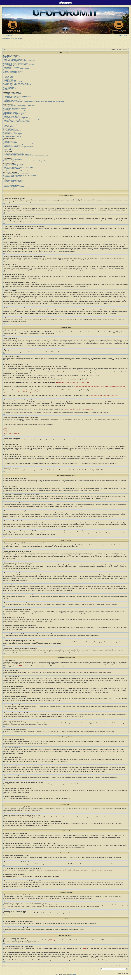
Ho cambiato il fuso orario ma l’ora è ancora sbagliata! (17, 96)
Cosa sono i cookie (8, 77)
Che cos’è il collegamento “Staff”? (12, 149)
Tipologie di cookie (8, 79)
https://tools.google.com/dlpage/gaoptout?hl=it (104, 395)
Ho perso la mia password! (10, 62)
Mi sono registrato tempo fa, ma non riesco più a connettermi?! (19, 64)
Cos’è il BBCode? (7, 125)
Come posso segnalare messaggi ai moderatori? (15, 117)
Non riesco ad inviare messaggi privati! (13, 153)
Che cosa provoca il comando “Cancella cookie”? (16, 68)
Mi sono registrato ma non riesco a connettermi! (15, 63)
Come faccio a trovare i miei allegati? (12, 181)
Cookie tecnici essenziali (9, 80)
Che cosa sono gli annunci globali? (12, 130)
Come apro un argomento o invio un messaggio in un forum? (19, 105)
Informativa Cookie (8, 76)
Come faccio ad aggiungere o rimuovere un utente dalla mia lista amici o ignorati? (24, 161)
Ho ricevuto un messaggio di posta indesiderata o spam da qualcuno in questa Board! (25, 155)
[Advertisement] (65, 43)
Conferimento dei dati (8, 87)
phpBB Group (51, 940)
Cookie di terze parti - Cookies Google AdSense (15, 83)
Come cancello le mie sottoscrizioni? (12, 176)
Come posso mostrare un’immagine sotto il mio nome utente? (19, 99)
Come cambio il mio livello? (10, 100)
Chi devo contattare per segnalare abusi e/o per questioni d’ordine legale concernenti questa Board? (29, 188)
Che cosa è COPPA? (8, 66)
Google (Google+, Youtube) (11, 433)
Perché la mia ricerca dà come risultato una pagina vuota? (18, 167)
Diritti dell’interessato (8, 90)
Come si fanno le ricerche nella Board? (13, 164)
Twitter (5, 428)
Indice (4, 49)
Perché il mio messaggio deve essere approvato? (16, 120)
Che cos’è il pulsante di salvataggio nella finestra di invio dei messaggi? (21, 119)
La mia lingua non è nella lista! (11, 97)
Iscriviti (10, 35)
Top (4, 203)
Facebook (6, 430)
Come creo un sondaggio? (10, 109)
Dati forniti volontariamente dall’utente (13, 71)
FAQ (122, 35)
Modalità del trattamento (9, 86)
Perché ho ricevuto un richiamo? (11, 116)
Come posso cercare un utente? (11, 168)
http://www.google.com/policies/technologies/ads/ (78, 409)
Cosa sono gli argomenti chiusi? (11, 135)
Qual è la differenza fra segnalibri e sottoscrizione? (16, 173)
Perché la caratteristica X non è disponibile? (14, 186)
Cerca (126, 35)
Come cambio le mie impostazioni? (12, 93)
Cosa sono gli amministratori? (11, 140)
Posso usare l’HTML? (8, 126)
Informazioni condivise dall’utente (11, 72)
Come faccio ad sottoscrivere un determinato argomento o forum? (20, 175)
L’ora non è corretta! (8, 95)
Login (5, 35)
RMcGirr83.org (73, 974)
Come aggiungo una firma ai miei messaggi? (14, 108)
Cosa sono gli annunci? (9, 132)
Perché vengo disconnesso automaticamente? (15, 59)
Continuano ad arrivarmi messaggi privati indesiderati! (17, 154)
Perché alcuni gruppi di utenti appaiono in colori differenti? (18, 146)
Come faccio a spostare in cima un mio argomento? (16, 121)
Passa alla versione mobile (65, 970)
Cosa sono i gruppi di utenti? (10, 142)
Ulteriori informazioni (94, 1)
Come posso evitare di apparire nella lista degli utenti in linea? (19, 60)
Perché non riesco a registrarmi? (11, 67)
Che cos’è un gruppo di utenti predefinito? (14, 148)
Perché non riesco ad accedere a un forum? (14, 112)
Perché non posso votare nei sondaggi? (13, 113)
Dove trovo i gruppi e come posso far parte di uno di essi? (18, 144)
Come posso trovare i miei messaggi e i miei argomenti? (17, 170)
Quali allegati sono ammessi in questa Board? (15, 180)
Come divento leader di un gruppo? (12, 145)
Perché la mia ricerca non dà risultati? (13, 166)
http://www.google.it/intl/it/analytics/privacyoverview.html (72, 382)
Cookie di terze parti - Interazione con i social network (17, 84)
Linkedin (5, 431)
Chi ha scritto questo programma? (12, 185)
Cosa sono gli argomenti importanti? (12, 133)
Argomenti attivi (18, 38)
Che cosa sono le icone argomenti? (12, 136)
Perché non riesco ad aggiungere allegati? (14, 115)
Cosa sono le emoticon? (9, 128)
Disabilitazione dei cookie (9, 88)
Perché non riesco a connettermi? (12, 56)
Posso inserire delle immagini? (11, 129)
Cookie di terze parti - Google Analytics (13, 81)
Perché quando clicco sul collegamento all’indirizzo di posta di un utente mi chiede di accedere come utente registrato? (34, 101)
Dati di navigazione (8, 70)
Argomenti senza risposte (8, 38)
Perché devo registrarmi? (9, 58)
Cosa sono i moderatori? (9, 141)
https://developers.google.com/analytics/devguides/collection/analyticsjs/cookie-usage (99, 386)
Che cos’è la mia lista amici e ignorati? (13, 159)
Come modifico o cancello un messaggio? (14, 106)
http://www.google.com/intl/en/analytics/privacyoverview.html (21, 392)
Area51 (83, 948)
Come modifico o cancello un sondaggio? (14, 111)
